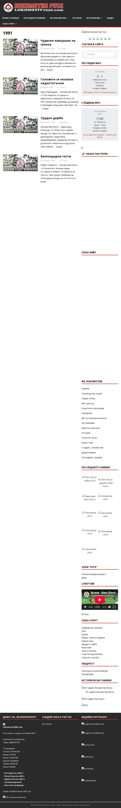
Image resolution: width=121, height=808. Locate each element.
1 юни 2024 (100, 72)
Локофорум (87, 674)
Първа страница (10, 18)
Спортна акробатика (92, 654)
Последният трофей (92, 457)
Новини (85, 388)
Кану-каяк (86, 647)
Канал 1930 (87, 442)
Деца (84, 577)
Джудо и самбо (89, 644)
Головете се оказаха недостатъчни (57, 81)
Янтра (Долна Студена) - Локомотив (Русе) (99, 136)
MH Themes (85, 805)
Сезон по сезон (89, 437)
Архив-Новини (89, 452)
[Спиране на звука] (109, 606)
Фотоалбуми (93, 18)
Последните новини (34, 18)
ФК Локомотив (58, 18)
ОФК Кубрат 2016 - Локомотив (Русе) (99, 92)
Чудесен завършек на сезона (58, 42)
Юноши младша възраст (94, 574)
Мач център (88, 403)
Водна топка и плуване (93, 637)
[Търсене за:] (99, 54)
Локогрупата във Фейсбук (95, 670)
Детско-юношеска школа (94, 418)
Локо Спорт (8, 24)
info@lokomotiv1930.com (20, 791)
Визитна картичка (91, 428)
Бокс (84, 631)
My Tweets (47, 724)
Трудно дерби (52, 118)
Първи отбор (88, 398)
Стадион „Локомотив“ (93, 447)
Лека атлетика (89, 650)
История (77, 18)
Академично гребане (92, 627)
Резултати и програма (93, 408)
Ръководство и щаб (92, 393)
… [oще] (49, 69)
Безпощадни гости (56, 156)
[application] (100, 599)
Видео (110, 18)
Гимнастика (87, 641)
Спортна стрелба (90, 657)
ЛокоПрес (63, 122)
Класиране (87, 413)
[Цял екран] (114, 606)
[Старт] (85, 606)
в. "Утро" (62, 48)
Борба (85, 634)
